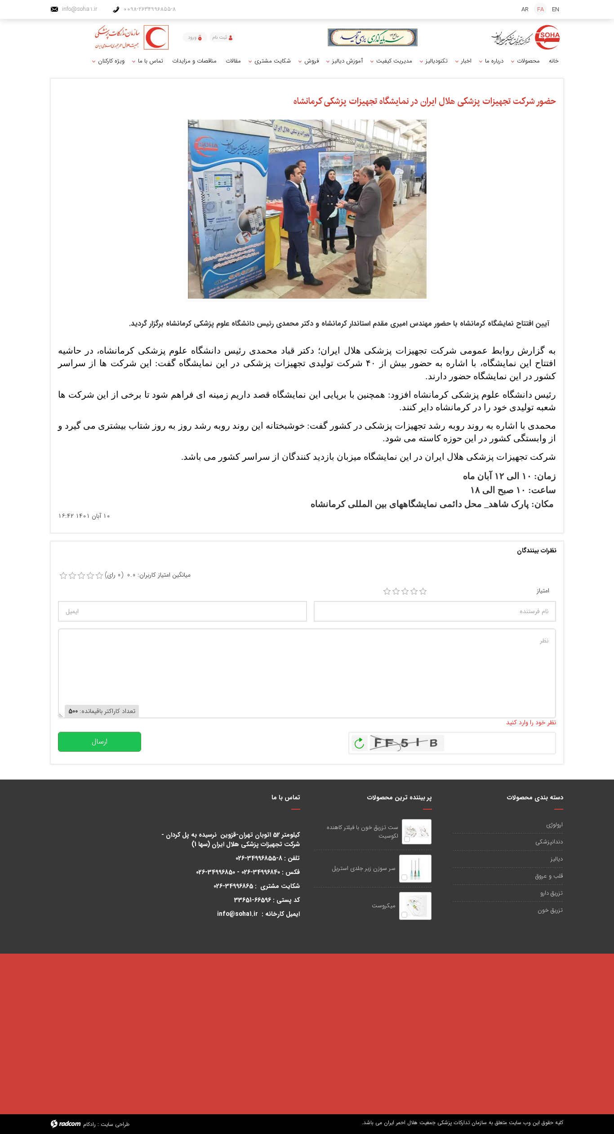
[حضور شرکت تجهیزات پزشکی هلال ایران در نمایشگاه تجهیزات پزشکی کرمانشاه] (307, 209)
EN (555, 9)
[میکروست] (415, 906)
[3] (405, 591)
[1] (387, 591)
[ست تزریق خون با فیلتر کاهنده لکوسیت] (416, 831)
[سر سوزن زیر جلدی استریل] (415, 869)
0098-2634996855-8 (149, 9)
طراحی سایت (115, 1124)
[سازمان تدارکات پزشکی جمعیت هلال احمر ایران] (526, 37)
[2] (396, 591)
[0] (63, 576)
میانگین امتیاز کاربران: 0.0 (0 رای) (148, 575)
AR (525, 9)
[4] (414, 591)
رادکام (89, 1124)
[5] (423, 591)
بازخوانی (359, 740)
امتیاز (543, 591)
